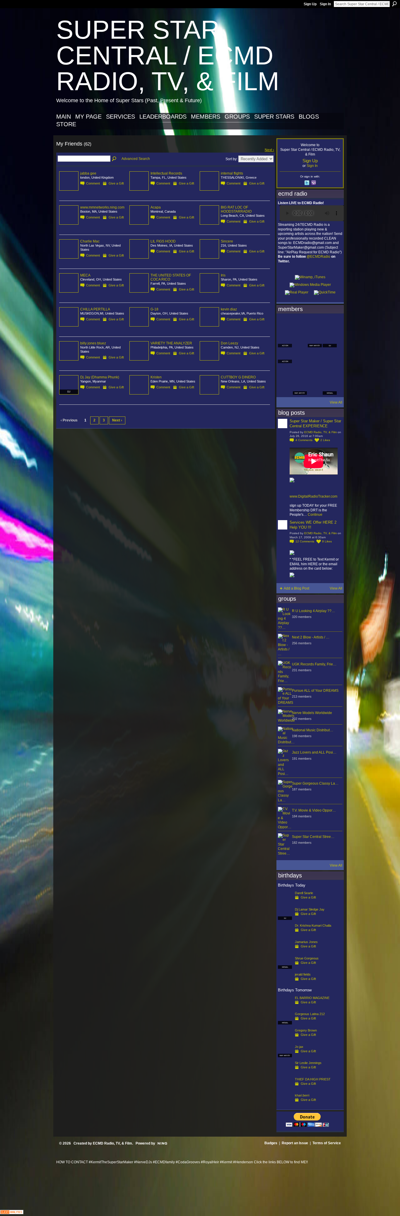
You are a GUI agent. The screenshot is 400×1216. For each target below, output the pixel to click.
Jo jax (299, 1046)
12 (304, 541)
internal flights (232, 173)
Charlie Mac (90, 241)
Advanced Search (136, 159)
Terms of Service (326, 1143)
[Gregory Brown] (285, 1040)
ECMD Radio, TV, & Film (320, 432)
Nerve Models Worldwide (312, 713)
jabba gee (88, 173)
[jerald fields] (285, 984)
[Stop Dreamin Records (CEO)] (300, 372)
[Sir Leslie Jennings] (285, 1072)
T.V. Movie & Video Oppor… (314, 810)
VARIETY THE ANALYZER (171, 343)
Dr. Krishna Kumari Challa (313, 925)
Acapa (156, 207)
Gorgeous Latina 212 (310, 1014)
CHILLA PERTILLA (95, 309)
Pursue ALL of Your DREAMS (315, 691)
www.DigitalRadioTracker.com (313, 496)
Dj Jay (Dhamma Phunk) (99, 377)
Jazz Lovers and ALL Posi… (314, 752)
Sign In (325, 4)
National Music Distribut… (312, 730)
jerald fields (303, 974)
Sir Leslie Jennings (308, 1063)
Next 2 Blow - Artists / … (310, 637)
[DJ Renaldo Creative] (300, 340)
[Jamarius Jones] (285, 951)
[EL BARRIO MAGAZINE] (285, 1007)
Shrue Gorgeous (307, 958)
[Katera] (315, 324)
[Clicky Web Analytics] (11, 1212)
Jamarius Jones (306, 942)
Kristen (156, 377)
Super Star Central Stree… (313, 837)
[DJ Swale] (315, 372)
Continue (315, 515)
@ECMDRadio (318, 257)
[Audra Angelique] (315, 356)
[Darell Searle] (285, 902)
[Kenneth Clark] (285, 372)
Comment (93, 183)
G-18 (154, 309)
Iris (223, 275)
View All (336, 402)
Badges (270, 1143)
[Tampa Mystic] (300, 356)
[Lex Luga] (315, 388)
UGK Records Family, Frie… (314, 664)
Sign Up (310, 4)
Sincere (227, 241)
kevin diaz (229, 309)
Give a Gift (116, 183)
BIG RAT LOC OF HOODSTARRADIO (236, 209)
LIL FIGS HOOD (163, 241)
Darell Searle (304, 893)
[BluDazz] (285, 324)
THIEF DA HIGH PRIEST (313, 1079)
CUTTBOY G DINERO (238, 377)
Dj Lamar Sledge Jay (309, 909)
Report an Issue (295, 1143)
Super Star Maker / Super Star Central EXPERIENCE (315, 423)
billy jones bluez (93, 343)
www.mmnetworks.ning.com (102, 207)
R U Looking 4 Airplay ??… (313, 611)
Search (394, 3)
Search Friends (114, 159)
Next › (269, 150)
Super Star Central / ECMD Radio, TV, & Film (167, 55)
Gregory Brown (306, 1030)
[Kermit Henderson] (300, 324)
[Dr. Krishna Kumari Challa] (285, 935)
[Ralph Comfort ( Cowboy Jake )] (330, 356)
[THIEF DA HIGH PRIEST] (285, 1089)
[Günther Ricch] (330, 372)
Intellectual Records (166, 173)
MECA (85, 275)
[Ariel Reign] (330, 324)
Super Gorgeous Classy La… (315, 783)
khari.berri (302, 1095)
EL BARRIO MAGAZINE (312, 998)
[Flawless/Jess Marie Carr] (285, 388)
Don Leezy (229, 343)
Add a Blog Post (296, 588)
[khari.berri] (285, 1105)
